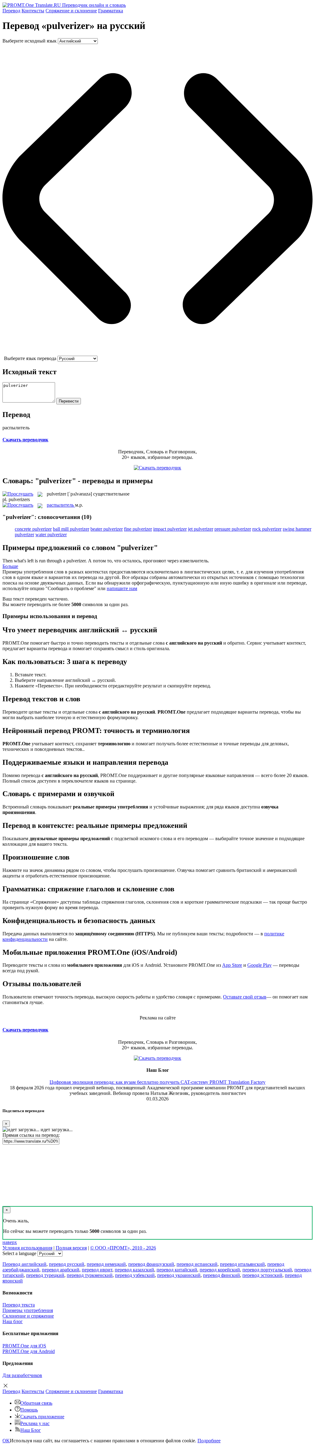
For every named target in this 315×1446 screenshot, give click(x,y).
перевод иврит (97, 1269)
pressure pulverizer (232, 529)
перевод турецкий (45, 1275)
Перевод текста (18, 1304)
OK (6, 1440)
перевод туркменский (90, 1275)
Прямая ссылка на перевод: (31, 1135)
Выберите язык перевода (30, 358)
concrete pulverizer (33, 529)
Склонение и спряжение (28, 1315)
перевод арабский (60, 1269)
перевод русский (66, 1264)
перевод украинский (179, 1275)
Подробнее (209, 1440)
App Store (232, 965)
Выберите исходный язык (29, 40)
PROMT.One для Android (28, 1351)
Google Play (259, 965)
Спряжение (71, 10)
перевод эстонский (262, 1275)
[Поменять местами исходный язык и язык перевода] (157, 352)
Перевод (11, 10)
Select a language (19, 1253)
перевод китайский (177, 1269)
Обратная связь (36, 1403)
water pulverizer (51, 534)
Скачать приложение (42, 1416)
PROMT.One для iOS (24, 1345)
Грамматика (110, 10)
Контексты (33, 10)
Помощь (29, 1409)
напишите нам (122, 588)
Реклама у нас (35, 1423)
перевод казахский (134, 1269)
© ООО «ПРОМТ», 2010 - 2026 (123, 1247)
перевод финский (221, 1275)
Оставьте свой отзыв (244, 996)
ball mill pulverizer (71, 529)
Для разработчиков (22, 1375)
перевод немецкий (106, 1264)
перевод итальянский (242, 1264)
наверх (9, 1242)
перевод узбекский (135, 1275)
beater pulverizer (106, 529)
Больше (10, 566)
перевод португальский (267, 1269)
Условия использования (27, 1247)
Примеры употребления (27, 1310)
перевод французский (151, 1264)
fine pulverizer (138, 529)
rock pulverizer (266, 529)
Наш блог (12, 1321)
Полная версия (71, 1247)
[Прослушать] (17, 493)
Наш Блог (30, 1430)
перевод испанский (197, 1264)
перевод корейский (220, 1269)
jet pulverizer (200, 529)
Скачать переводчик (25, 439)
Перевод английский (24, 1264)
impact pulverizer (170, 529)
